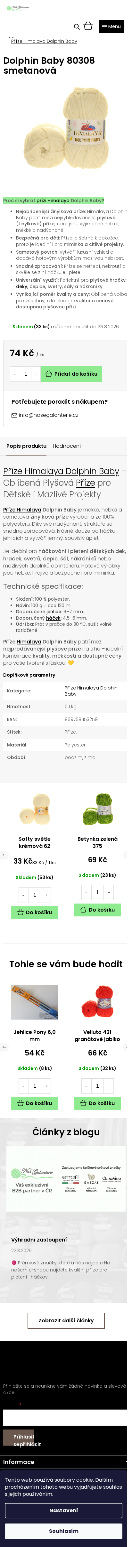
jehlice (53, 611)
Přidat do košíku (75, 374)
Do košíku (39, 1103)
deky (21, 286)
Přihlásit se (23, 1439)
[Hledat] (77, 26)
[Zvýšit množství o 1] (35, 374)
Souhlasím (63, 1531)
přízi (41, 200)
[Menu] (111, 26)
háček (53, 618)
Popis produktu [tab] (26, 446)
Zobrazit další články (66, 1320)
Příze (85, 483)
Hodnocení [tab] (67, 446)
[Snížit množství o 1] (14, 374)
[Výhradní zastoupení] (66, 1178)
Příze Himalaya (22, 509)
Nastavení (63, 1510)
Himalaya (58, 200)
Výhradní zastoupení (39, 1239)
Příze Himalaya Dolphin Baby (61, 471)
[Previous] (4, 1047)
